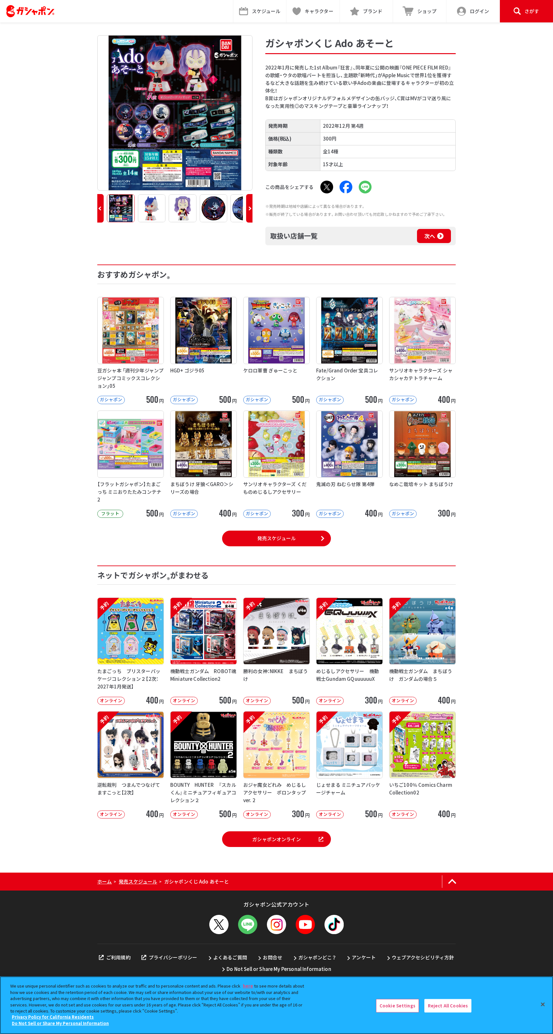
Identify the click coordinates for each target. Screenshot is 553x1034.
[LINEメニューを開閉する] (247, 924)
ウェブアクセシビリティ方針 (423, 957)
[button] (100, 208)
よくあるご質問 (230, 957)
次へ (429, 236)
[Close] (543, 1004)
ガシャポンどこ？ (317, 957)
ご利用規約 (118, 957)
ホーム (104, 881)
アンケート (364, 957)
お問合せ (272, 957)
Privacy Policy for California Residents (53, 1017)
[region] (276, 1005)
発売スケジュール (276, 538)
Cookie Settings (397, 1006)
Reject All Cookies (448, 1006)
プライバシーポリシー (173, 957)
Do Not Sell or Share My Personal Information (279, 968)
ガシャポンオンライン (276, 839)
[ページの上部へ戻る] (452, 881)
